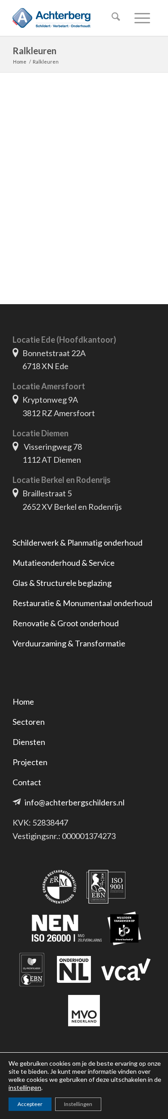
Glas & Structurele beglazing (62, 583)
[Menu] (140, 18)
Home (23, 701)
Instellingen (78, 1104)
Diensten (29, 742)
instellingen (25, 1087)
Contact (27, 782)
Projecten (30, 762)
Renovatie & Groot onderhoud (66, 623)
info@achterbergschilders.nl (75, 802)
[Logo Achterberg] (70, 18)
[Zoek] (114, 18)
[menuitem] (114, 18)
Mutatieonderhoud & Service (64, 563)
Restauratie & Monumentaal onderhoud (82, 603)
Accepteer (30, 1104)
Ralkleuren (34, 50)
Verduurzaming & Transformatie (69, 643)
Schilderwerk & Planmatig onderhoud (77, 542)
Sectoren (29, 722)
